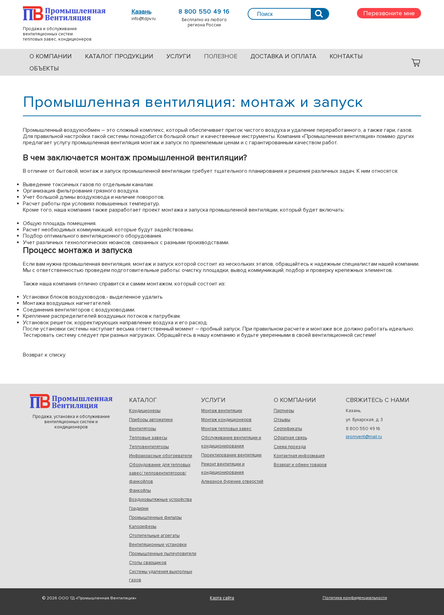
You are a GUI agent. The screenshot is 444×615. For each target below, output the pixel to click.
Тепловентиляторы (149, 447)
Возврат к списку (44, 354)
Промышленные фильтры (155, 517)
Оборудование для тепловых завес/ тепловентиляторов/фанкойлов (159, 473)
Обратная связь (290, 438)
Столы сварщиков (147, 562)
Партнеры (284, 410)
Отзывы (282, 419)
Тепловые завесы (148, 438)
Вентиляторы (142, 429)
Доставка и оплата (283, 56)
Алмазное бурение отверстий (232, 481)
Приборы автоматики (151, 419)
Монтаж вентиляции (221, 410)
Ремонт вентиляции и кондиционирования (223, 468)
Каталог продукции (119, 56)
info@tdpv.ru (143, 19)
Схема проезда (290, 447)
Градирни (138, 508)
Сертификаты (288, 429)
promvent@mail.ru (364, 436)
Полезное (220, 56)
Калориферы (142, 526)
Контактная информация (299, 456)
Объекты (44, 68)
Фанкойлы (140, 490)
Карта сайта (222, 598)
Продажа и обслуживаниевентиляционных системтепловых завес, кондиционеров (64, 13)
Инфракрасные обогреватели (160, 456)
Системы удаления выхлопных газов (160, 576)
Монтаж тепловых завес (226, 429)
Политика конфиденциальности (355, 597)
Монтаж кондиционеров (226, 419)
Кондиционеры (145, 410)
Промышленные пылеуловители (162, 553)
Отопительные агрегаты (154, 535)
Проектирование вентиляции (231, 455)
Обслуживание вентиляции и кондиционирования (231, 442)
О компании (50, 56)
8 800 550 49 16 (204, 11)
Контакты (346, 56)
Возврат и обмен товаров (300, 465)
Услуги (178, 56)
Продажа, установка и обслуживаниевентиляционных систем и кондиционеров (71, 401)
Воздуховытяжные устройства (160, 499)
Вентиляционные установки (158, 544)
